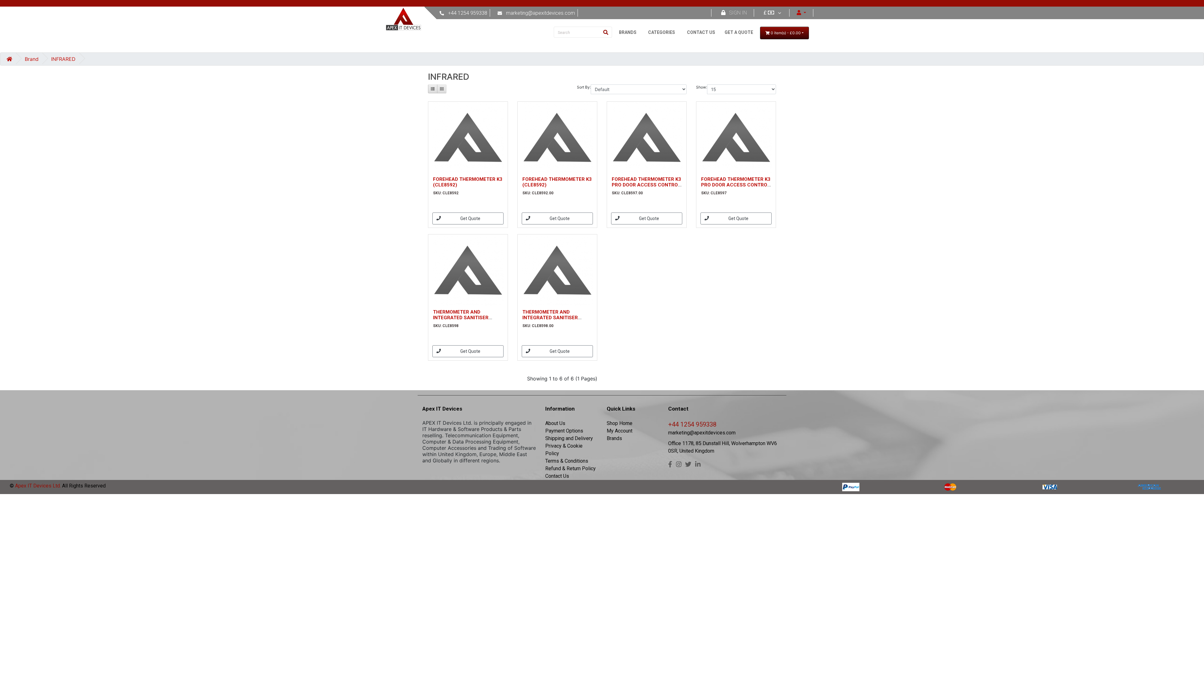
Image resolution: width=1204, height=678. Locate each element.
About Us (555, 423)
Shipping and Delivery (569, 438)
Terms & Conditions (566, 461)
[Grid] (441, 88)
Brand (32, 59)
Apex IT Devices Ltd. (37, 486)
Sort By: (584, 87)
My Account (619, 431)
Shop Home (619, 423)
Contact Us (557, 476)
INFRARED (63, 59)
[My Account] (801, 13)
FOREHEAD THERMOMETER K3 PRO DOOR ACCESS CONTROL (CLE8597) (646, 184)
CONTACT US (701, 32)
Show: (701, 87)
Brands (614, 438)
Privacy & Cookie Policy (564, 449)
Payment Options (564, 431)
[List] (432, 88)
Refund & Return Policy (570, 468)
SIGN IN (738, 13)
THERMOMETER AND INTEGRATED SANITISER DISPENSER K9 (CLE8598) (462, 317)
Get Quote (470, 218)
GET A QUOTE (739, 32)
